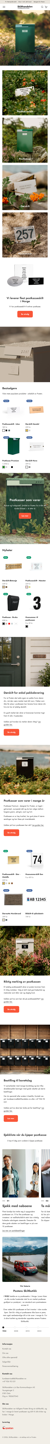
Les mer (25, 515)
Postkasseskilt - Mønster (35, 580)
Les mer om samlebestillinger (13, 1230)
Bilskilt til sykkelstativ (34, 913)
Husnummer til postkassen (31, 618)
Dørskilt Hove (31, 460)
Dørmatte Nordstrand (11, 913)
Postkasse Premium (10, 460)
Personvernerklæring (10, 1366)
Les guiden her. (38, 825)
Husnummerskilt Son (34, 874)
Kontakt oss (6, 1348)
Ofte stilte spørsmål (9, 1357)
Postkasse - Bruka (10, 617)
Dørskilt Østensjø (9, 580)
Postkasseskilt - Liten (11, 424)
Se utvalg (25, 314)
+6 (16, 623)
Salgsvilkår (6, 1361)
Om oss (5, 1353)
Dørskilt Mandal (32, 424)
